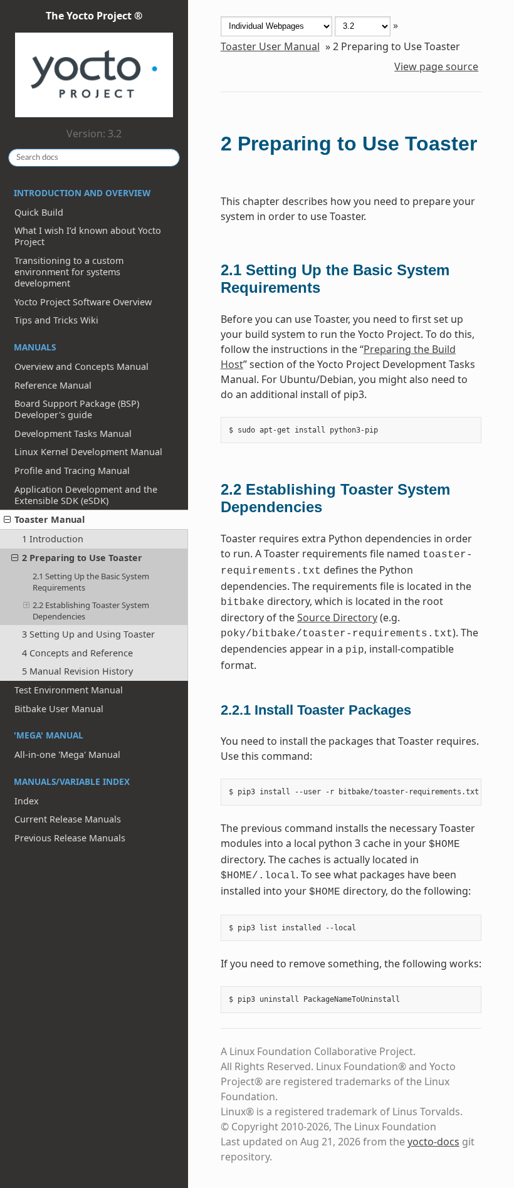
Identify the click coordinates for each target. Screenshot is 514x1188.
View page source (436, 66)
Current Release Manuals (67, 819)
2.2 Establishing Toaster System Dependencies (91, 610)
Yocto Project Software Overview (83, 302)
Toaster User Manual (270, 46)
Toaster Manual (49, 519)
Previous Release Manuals (69, 838)
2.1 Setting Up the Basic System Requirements (91, 581)
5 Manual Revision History (77, 671)
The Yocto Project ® (94, 16)
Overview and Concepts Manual (81, 366)
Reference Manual (53, 385)
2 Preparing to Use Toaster (82, 558)
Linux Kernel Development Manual (88, 452)
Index (26, 801)
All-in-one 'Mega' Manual (67, 754)
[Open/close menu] (7, 519)
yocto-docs (433, 1142)
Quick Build (38, 212)
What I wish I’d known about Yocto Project (87, 236)
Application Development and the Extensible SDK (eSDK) (85, 495)
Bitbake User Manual (58, 709)
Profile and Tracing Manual (72, 470)
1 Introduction (52, 539)
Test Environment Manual (68, 690)
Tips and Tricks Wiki (56, 320)
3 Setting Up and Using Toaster (88, 634)
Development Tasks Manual (73, 433)
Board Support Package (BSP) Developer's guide (76, 409)
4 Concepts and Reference (77, 653)
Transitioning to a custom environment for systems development (68, 272)
